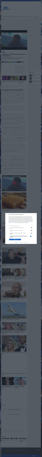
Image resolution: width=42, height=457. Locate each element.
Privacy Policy (25, 242)
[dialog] (21, 228)
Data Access (21, 242)
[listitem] (21, 225)
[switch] (31, 227)
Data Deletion (16, 242)
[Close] (35, 214)
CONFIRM (15, 239)
